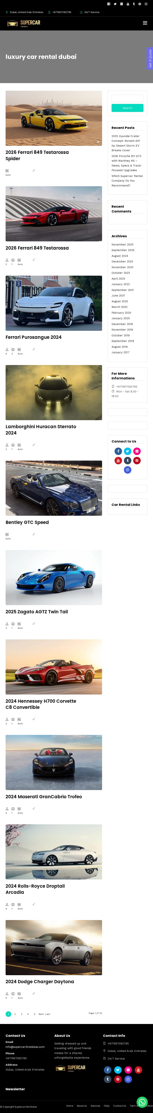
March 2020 (119, 307)
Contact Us (119, 1105)
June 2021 (118, 295)
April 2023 (118, 278)
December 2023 (122, 261)
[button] (142, 1102)
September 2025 (123, 250)
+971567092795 (61, 12)
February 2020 (121, 312)
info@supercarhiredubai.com (25, 1047)
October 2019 (121, 335)
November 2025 (122, 244)
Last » (47, 1015)
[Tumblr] (134, 4)
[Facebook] (118, 451)
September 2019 (123, 341)
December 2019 (122, 324)
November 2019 (122, 329)
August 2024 (120, 256)
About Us (82, 1105)
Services (95, 1105)
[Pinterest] (139, 4)
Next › (41, 1015)
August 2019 (120, 346)
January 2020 (121, 318)
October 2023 (121, 273)
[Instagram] (146, 4)
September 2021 (123, 290)
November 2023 (122, 267)
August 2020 (120, 301)
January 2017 (120, 352)
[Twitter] (127, 451)
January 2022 (121, 284)
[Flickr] (121, 4)
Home (69, 1105)
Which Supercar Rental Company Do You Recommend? (127, 180)
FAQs (107, 1105)
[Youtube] (128, 4)
